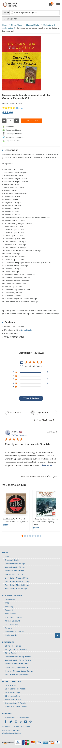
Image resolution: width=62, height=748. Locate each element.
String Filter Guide (13, 646)
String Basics (11, 653)
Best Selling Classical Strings (18, 578)
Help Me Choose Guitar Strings (19, 671)
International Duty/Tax (14, 632)
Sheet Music (16, 25)
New (7, 557)
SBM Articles (10, 685)
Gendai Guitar (26, 330)
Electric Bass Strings (14, 574)
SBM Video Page (12, 692)
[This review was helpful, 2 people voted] (48, 476)
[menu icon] (58, 5)
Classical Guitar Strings (15, 564)
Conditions (25, 727)
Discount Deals (12, 560)
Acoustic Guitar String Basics (18, 660)
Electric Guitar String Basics (17, 664)
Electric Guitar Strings (14, 571)
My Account (10, 614)
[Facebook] (6, 722)
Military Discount (12, 621)
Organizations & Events (15, 703)
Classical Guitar (33, 25)
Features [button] (10, 322)
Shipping (9, 607)
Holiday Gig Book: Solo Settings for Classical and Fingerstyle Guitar (45, 521)
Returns (8, 628)
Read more (47, 465)
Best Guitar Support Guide (17, 675)
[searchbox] (17, 412)
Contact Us (10, 599)
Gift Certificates (12, 625)
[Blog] (30, 722)
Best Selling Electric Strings (17, 585)
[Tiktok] (20, 722)
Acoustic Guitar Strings (15, 567)
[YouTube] (25, 722)
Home (4, 25)
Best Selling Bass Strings (16, 589)
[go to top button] (57, 635)
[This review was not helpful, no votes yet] (54, 476)
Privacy (16, 727)
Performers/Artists (13, 700)
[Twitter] (11, 722)
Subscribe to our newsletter (17, 718)
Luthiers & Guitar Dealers (16, 707)
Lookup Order (11, 635)
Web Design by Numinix (11, 733)
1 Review (19, 108)
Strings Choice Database (16, 650)
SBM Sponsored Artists (15, 689)
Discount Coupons (13, 617)
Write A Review (31, 398)
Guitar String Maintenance (16, 667)
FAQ (7, 603)
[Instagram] (16, 722)
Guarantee (6, 727)
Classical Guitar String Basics (18, 657)
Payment (9, 610)
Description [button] (11, 150)
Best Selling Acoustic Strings (18, 582)
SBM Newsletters (12, 696)
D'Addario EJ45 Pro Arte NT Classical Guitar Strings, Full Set (15, 520)
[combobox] (45, 420)
